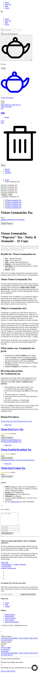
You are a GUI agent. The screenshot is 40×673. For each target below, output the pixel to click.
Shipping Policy (10, 614)
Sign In (7, 169)
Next (10, 194)
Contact (7, 606)
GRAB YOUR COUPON (28, 594)
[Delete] (20, 161)
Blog (6, 6)
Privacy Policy (9, 620)
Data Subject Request (12, 622)
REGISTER (11, 671)
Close (3, 68)
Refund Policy (9, 616)
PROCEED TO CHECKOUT (11, 105)
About (7, 8)
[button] (20, 227)
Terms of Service (10, 618)
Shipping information (8, 219)
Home (7, 2)
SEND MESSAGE (7, 533)
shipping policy (15, 502)
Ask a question (20, 219)
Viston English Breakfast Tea (16, 449)
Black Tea (8, 425)
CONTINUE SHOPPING (9, 638)
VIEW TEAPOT (6, 107)
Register (7, 171)
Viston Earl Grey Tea (12, 429)
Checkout (8, 173)
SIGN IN (4, 671)
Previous (4, 194)
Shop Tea (8, 4)
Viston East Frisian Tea (13, 468)
